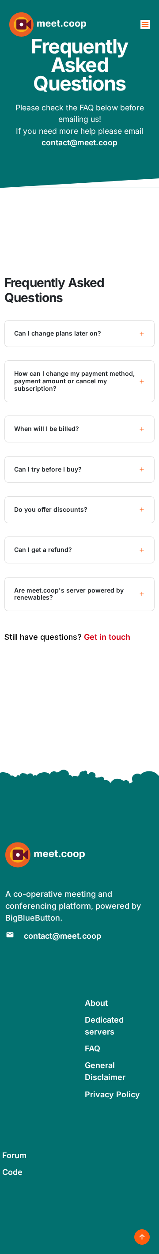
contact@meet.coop (79, 142)
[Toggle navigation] (145, 24)
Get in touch (107, 637)
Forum (14, 1155)
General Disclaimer (105, 1071)
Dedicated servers (104, 1025)
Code (12, 1172)
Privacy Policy (112, 1094)
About (96, 1003)
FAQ (92, 1048)
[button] (79, 333)
